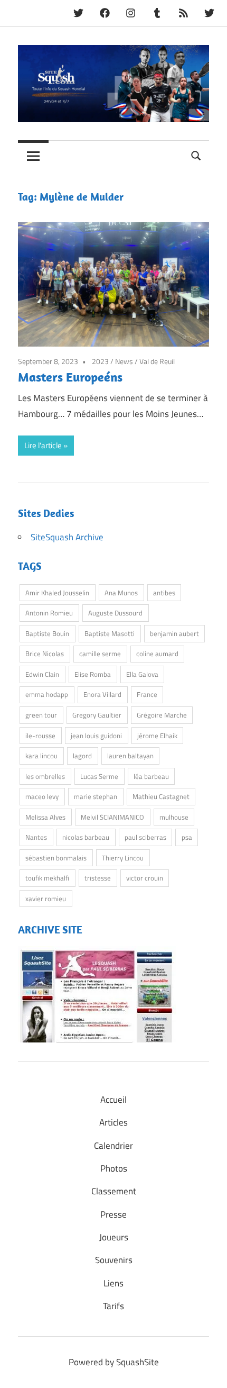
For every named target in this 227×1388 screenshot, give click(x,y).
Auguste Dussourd (115, 612)
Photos (113, 1168)
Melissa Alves (45, 817)
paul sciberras (145, 837)
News (124, 361)
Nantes (36, 837)
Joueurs (113, 1237)
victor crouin (144, 878)
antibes (164, 592)
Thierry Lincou (123, 857)
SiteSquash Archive (67, 537)
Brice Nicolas (44, 653)
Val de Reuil (157, 361)
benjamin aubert (174, 633)
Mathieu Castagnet (161, 796)
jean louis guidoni (96, 735)
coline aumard (157, 653)
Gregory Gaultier (96, 715)
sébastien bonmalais (56, 857)
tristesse (97, 878)
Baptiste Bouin (47, 633)
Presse (113, 1214)
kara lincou (41, 755)
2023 (100, 361)
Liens (113, 1283)
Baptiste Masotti (109, 633)
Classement (113, 1191)
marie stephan (95, 796)
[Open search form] (196, 155)
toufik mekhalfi (47, 878)
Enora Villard (102, 694)
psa (187, 837)
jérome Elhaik (157, 735)
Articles (113, 1122)
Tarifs (113, 1306)
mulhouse (173, 817)
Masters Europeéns (70, 377)
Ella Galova (142, 674)
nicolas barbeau (85, 837)
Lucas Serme (99, 776)
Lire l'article (43, 445)
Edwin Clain (42, 674)
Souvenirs (114, 1260)
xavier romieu (45, 898)
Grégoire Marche (162, 715)
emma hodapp (46, 694)
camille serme (100, 653)
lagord (82, 755)
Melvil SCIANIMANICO (112, 817)
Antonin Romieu (49, 612)
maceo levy (42, 796)
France (147, 694)
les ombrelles (45, 776)
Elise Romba (92, 674)
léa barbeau (151, 776)
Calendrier (113, 1146)
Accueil (113, 1099)
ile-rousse (40, 735)
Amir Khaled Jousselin (57, 592)
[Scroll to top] (208, 1369)
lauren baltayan (130, 755)
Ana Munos (121, 592)
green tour (41, 715)
